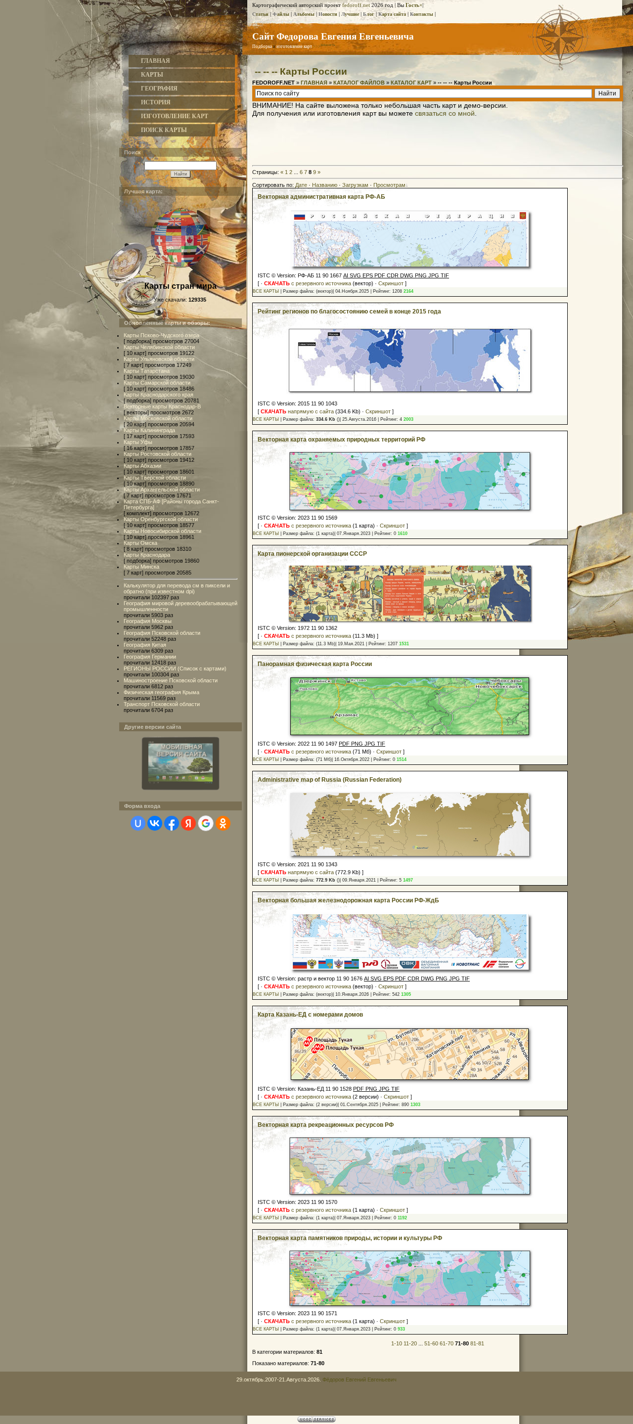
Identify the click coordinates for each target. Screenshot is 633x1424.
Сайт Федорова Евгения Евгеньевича (333, 36)
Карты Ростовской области (157, 454)
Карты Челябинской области (159, 347)
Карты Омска (140, 543)
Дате (301, 185)
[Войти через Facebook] (171, 823)
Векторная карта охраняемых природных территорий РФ (341, 439)
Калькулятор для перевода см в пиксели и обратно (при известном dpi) (177, 588)
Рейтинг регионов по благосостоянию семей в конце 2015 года (349, 311)
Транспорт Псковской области (162, 704)
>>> (324, 46)
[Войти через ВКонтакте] (154, 823)
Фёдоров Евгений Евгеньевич (359, 1379)
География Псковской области (162, 633)
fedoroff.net (356, 5)
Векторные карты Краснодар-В (162, 406)
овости (327, 14)
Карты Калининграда (149, 430)
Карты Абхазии (142, 466)
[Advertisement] (438, 139)
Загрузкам (355, 185)
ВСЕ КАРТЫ (266, 291)
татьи (260, 14)
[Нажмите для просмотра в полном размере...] (410, 393)
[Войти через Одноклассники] (223, 823)
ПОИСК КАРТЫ (164, 130)
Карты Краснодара (147, 555)
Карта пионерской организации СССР (312, 553)
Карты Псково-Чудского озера (161, 335)
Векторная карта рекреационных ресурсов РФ (326, 1124)
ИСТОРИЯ (156, 102)
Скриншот (391, 283)
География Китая (145, 645)
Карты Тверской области (155, 478)
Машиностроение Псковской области (171, 680)
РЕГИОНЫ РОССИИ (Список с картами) (175, 668)
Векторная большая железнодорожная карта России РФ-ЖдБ (348, 900)
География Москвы (148, 621)
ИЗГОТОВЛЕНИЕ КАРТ (174, 116)
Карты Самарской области (157, 383)
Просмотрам (389, 185)
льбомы (304, 14)
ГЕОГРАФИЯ (159, 88)
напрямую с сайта (297, 411)
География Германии (150, 657)
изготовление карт (294, 46)
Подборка (262, 46)
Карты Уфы (138, 442)
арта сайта (392, 14)
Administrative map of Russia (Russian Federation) (330, 779)
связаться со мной (445, 113)
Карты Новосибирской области (162, 531)
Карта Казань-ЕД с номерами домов (310, 1014)
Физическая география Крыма (161, 692)
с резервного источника (307, 283)
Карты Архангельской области (162, 489)
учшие (350, 14)
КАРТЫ (152, 74)
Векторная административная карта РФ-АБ (321, 196)
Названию (324, 185)
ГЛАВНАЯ (155, 60)
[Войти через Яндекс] (188, 823)
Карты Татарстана (147, 371)
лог (368, 14)
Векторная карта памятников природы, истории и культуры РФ (350, 1238)
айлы (280, 14)
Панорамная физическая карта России (315, 664)
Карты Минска (141, 567)
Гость (412, 5)
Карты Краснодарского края (158, 395)
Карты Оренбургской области (161, 519)
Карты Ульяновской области (159, 359)
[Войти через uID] (138, 823)
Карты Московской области (158, 418)
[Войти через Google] (206, 823)
